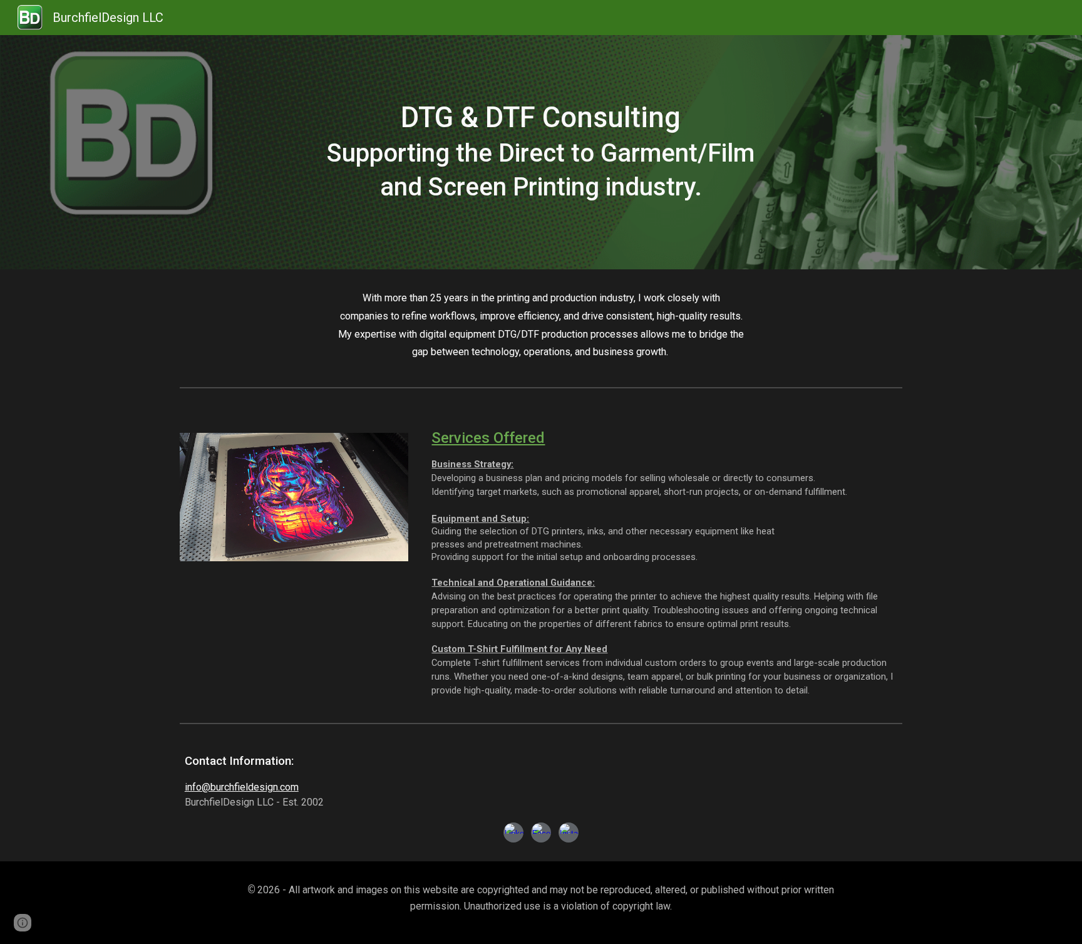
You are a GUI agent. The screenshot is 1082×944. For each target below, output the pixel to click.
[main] (541, 152)
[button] (22, 922)
